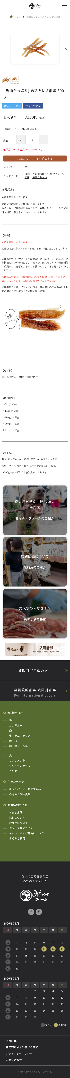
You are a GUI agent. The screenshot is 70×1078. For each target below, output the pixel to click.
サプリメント (17, 760)
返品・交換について (21, 828)
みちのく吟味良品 (19, 794)
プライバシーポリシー (19, 1053)
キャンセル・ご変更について (26, 833)
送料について (17, 817)
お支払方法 (15, 812)
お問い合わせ (14, 1059)
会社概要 (11, 1041)
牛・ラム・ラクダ (19, 735)
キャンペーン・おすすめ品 (25, 789)
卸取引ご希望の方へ (35, 670)
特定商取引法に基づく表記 (22, 1047)
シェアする (34, 106)
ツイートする (13, 106)
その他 (13, 771)
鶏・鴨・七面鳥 (18, 746)
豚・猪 (13, 741)
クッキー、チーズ (19, 765)
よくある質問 (17, 838)
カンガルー (15, 725)
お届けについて (18, 823)
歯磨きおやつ (39, 177)
